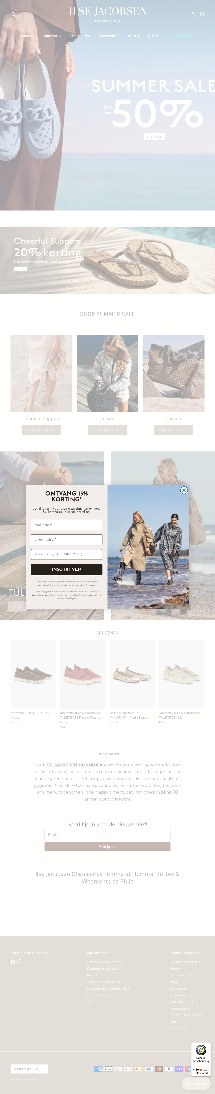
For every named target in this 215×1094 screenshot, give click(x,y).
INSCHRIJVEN (66, 570)
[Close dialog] (184, 490)
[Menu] (208, 1044)
